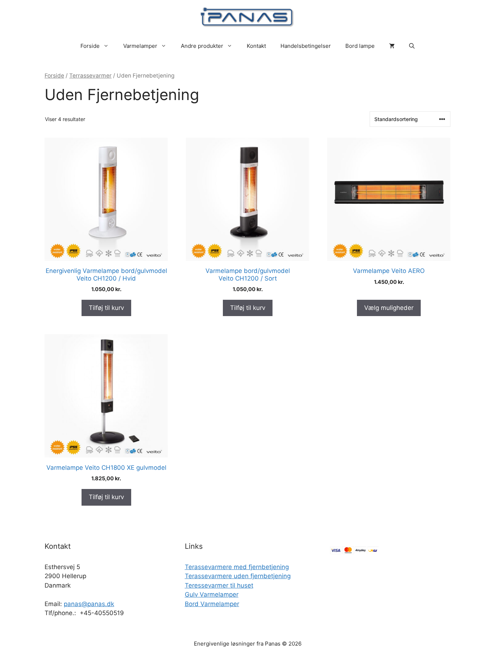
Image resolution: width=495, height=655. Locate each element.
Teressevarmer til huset (219, 585)
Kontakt (256, 45)
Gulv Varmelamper (211, 594)
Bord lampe (360, 45)
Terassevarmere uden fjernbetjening (238, 576)
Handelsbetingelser (305, 45)
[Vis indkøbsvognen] (392, 46)
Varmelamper (140, 45)
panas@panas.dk (89, 604)
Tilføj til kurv (106, 307)
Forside (90, 45)
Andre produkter (202, 45)
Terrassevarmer (90, 75)
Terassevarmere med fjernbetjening (237, 567)
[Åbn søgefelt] (412, 46)
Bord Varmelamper (212, 604)
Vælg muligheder (388, 307)
